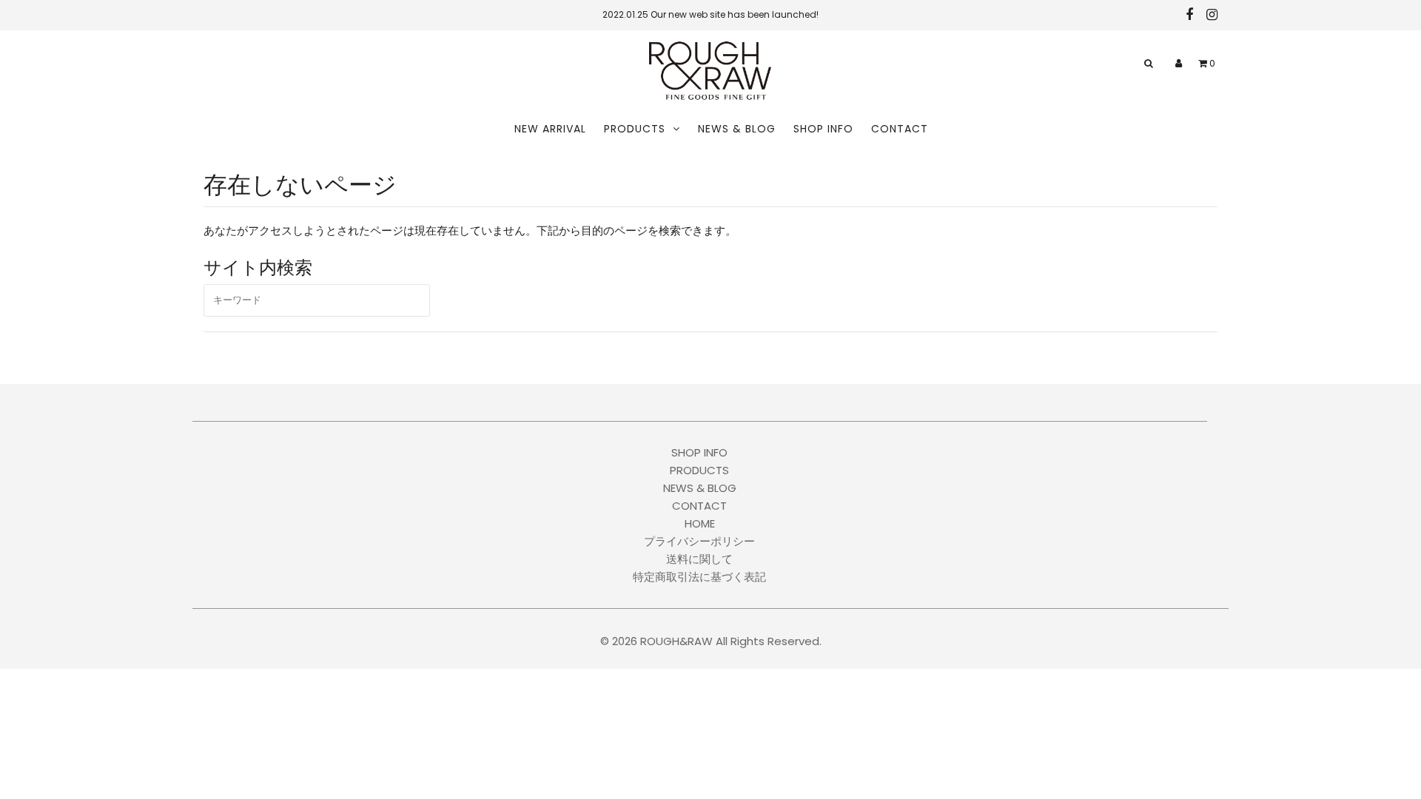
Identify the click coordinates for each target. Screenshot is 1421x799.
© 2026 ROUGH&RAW (656, 641)
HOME (700, 523)
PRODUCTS (634, 128)
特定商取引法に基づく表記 (699, 576)
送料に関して (699, 559)
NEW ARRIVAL (550, 128)
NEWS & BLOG (737, 128)
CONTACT (899, 128)
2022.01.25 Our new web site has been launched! (710, 14)
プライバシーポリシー (699, 541)
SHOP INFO (823, 128)
